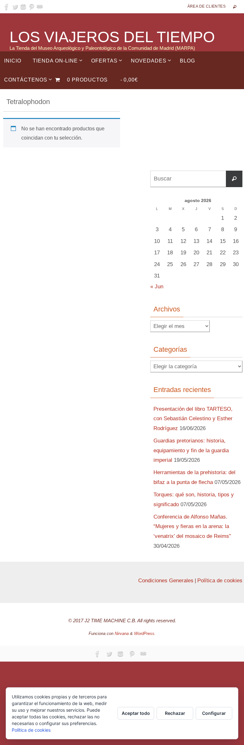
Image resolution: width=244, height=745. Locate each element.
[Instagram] (23, 7)
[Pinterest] (31, 7)
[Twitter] (15, 7)
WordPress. (145, 633)
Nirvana (122, 633)
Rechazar (175, 713)
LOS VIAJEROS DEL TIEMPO (112, 37)
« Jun (156, 287)
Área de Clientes (206, 6)
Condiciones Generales (165, 581)
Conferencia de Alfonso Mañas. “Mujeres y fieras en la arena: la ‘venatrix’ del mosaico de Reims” (192, 526)
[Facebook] (7, 7)
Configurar (214, 713)
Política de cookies (219, 581)
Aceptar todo (136, 713)
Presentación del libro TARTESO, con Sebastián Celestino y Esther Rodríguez (193, 418)
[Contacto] (40, 7)
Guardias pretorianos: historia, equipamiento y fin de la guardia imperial (191, 450)
